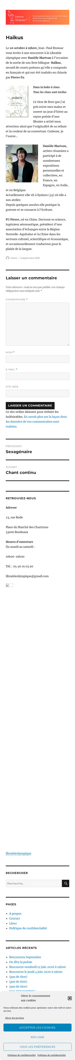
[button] (70, 998)
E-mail (11, 369)
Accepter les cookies (37, 1027)
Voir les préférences (37, 1046)
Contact (14, 918)
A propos (15, 913)
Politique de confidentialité (22, 1055)
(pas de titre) (18, 976)
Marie (14, 258)
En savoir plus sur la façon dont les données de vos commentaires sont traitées (36, 421)
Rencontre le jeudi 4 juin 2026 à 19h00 (35, 972)
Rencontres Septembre (25, 957)
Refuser (37, 1037)
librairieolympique (18, 853)
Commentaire (17, 299)
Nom (10, 352)
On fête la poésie (20, 962)
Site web (12, 386)
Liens (13, 923)
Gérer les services (14, 1018)
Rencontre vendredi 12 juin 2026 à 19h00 (37, 967)
